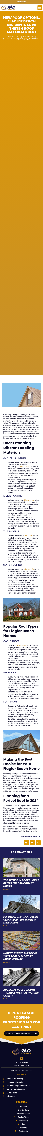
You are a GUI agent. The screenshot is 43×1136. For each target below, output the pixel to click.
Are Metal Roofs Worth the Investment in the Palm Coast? (21, 993)
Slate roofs (29, 569)
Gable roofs (22, 645)
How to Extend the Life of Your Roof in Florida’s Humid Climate (20, 956)
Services (21, 1074)
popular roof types (23, 40)
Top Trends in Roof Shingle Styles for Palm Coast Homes (21, 883)
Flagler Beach (33, 38)
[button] (39, 7)
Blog (25, 38)
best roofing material (15, 38)
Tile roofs (28, 535)
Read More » (7, 889)
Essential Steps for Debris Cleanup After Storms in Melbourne (20, 919)
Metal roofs (29, 500)
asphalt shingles (24, 466)
